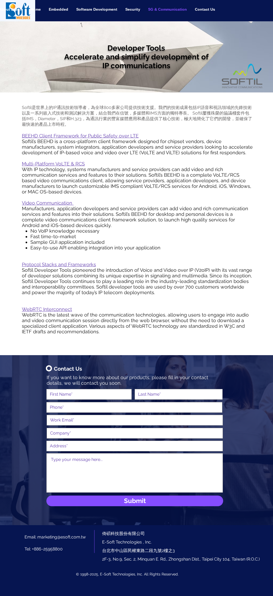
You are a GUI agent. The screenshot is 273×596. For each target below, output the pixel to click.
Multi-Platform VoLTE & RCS (53, 164)
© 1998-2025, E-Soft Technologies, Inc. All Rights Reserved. (127, 574)
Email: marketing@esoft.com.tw (55, 537)
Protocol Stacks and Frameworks (59, 264)
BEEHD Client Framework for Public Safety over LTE (80, 136)
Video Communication (48, 203)
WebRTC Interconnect (47, 309)
